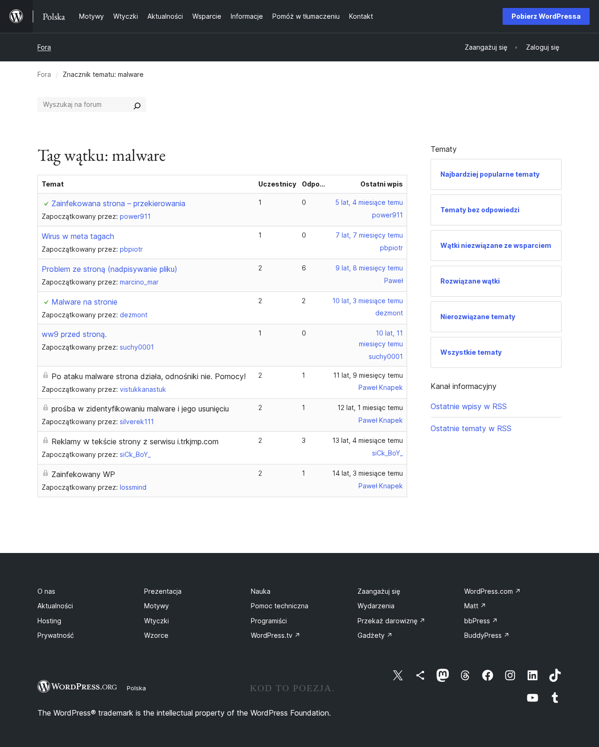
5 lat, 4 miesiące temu (369, 202)
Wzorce (156, 635)
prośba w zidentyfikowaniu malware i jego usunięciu (140, 408)
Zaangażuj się (379, 591)
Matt (475, 606)
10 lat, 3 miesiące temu (367, 301)
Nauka (260, 591)
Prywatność (55, 635)
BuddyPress (487, 635)
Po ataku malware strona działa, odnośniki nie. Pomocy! (148, 376)
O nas (46, 591)
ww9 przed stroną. (74, 334)
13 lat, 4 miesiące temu (367, 440)
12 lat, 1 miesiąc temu (370, 407)
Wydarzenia (376, 606)
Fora (44, 47)
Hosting (49, 621)
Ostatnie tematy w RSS (471, 428)
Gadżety (375, 635)
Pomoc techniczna (279, 606)
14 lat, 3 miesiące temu (367, 473)
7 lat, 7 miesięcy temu (369, 235)
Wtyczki (156, 621)
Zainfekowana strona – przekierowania (118, 203)
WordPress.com (492, 591)
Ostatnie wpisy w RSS (469, 406)
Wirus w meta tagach (78, 236)
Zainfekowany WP (83, 474)
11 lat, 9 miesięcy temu (368, 375)
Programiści (269, 621)
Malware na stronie (84, 301)
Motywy (156, 606)
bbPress (481, 621)
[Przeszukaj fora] (137, 104)
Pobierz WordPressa (546, 16)
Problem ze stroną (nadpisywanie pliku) (109, 269)
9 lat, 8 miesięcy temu (369, 268)
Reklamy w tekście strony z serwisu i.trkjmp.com (135, 441)
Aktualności (55, 606)
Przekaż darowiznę (391, 621)
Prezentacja (163, 591)
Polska (136, 688)
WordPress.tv (275, 635)
